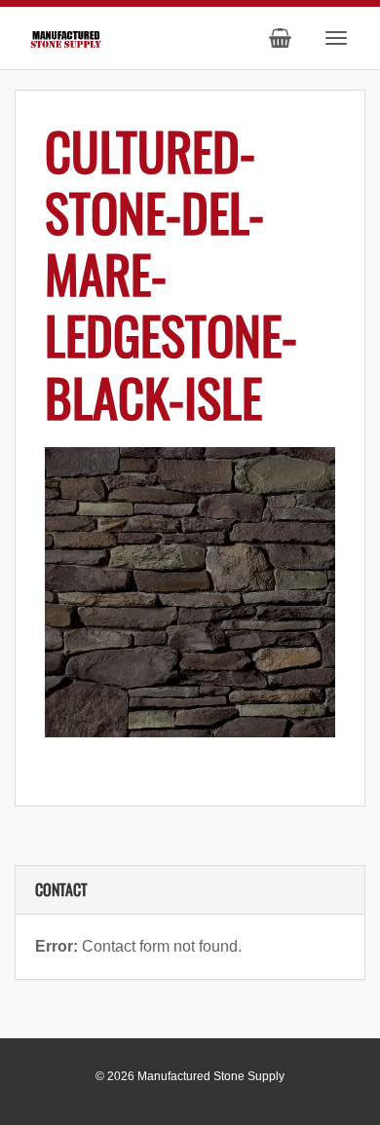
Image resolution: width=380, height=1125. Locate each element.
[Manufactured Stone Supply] (65, 36)
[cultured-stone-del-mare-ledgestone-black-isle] (190, 592)
